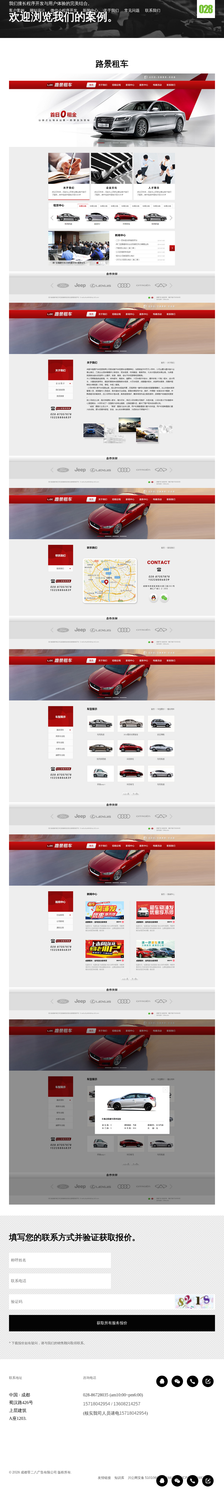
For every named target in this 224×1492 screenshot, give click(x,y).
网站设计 (37, 10)
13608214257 (126, 1404)
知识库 (119, 1478)
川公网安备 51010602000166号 (151, 1478)
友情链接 (104, 1478)
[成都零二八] (206, 9)
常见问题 (132, 10)
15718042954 (96, 1404)
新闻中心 (90, 10)
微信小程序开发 (64, 10)
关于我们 (111, 10)
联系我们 (152, 10)
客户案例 (16, 10)
